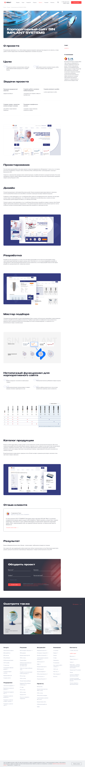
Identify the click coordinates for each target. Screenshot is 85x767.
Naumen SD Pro (23, 694)
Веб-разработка (6, 653)
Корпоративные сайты (41, 701)
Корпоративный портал (41, 666)
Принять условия (76, 763)
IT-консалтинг (6, 665)
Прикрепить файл (12, 580)
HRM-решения (23, 653)
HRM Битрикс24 (40, 669)
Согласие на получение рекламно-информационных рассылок (75, 679)
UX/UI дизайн (6, 662)
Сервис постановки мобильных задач (26, 668)
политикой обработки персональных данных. (31, 585)
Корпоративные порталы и (42, 689)
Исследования (56, 662)
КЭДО (38, 706)
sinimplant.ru (66, 48)
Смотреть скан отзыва (11, 527)
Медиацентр (56, 660)
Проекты (40, 2)
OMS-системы (23, 678)
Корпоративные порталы (25, 655)
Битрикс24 (29, 2)
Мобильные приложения (8, 660)
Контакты (52, 2)
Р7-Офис (22, 687)
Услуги (23, 2)
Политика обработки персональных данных (74, 683)
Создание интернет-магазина (7, 672)
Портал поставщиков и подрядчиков (24, 697)
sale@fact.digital (66, 3)
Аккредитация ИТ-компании (75, 670)
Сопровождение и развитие (42, 698)
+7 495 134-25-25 (65, 1)
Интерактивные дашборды (25, 680)
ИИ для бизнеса (6, 657)
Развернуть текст (17, 765)
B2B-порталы (6, 655)
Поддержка (7, 682)
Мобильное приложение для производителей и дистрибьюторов (25, 664)
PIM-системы (22, 676)
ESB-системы (22, 689)
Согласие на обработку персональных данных (74, 675)
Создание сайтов (7, 678)
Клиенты (55, 655)
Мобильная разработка (42, 704)
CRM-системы (23, 657)
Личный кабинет (23, 660)
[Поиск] (58, 2)
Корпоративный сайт (7, 675)
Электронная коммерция (8, 650)
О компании (55, 650)
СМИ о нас (55, 669)
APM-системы (23, 692)
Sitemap (71, 672)
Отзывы (54, 657)
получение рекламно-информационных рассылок (34, 584)
